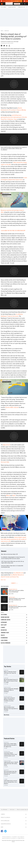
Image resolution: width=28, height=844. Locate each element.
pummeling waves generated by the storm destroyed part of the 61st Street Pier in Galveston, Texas (14, 117)
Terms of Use (4, 840)
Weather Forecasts (13, 589)
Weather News (12, 597)
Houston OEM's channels (12, 407)
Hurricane (6, 30)
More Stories (6, 714)
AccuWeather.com (18, 573)
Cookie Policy (13, 840)
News (2, 30)
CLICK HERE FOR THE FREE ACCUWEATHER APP (13, 230)
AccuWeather (4, 809)
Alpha (14, 495)
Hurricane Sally (5, 462)
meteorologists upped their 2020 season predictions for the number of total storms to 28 (13, 539)
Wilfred (8, 495)
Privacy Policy (8, 840)
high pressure (6, 445)
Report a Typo (3, 579)
